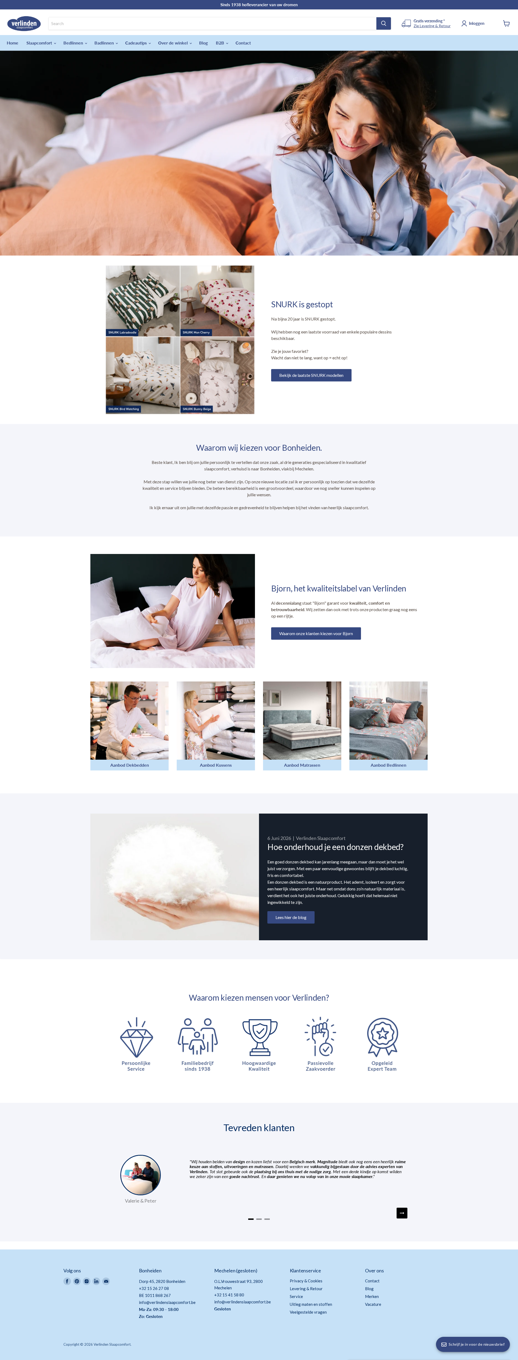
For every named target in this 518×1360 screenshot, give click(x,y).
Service (296, 1296)
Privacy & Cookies (306, 1280)
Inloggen (476, 23)
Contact (243, 42)
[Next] (402, 1213)
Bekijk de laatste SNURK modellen (311, 375)
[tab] (251, 1219)
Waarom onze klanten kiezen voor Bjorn (316, 633)
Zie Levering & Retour (432, 25)
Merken (372, 1296)
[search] (212, 23)
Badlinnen (104, 42)
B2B (220, 42)
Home (12, 42)
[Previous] (116, 1213)
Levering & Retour (306, 1288)
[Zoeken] (383, 23)
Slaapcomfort (39, 42)
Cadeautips (136, 42)
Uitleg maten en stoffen (311, 1304)
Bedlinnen (73, 42)
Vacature (373, 1304)
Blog (203, 42)
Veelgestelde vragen (308, 1312)
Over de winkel (173, 42)
